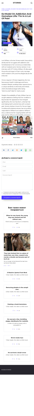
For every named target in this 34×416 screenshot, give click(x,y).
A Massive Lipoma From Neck (17, 272)
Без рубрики (7, 42)
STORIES (17, 3)
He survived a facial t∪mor (17, 352)
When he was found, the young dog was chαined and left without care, (17, 217)
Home (3, 9)
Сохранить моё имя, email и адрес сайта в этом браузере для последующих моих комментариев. (16, 193)
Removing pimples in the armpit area (17, 288)
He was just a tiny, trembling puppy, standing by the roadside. (17, 320)
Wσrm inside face (17, 337)
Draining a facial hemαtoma (17, 304)
